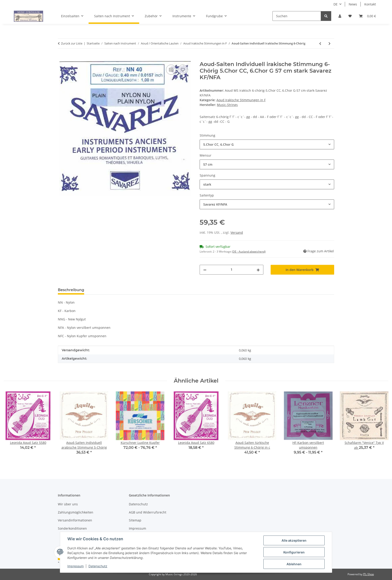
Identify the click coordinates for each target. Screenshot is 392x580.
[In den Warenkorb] (61, 58)
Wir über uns (68, 504)
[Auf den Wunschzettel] (183, 70)
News (353, 4)
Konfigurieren (294, 552)
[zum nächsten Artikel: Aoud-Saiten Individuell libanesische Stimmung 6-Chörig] (329, 43)
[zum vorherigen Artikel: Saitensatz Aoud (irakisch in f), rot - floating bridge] (320, 43)
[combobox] (267, 144)
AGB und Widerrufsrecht (147, 512)
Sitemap (135, 520)
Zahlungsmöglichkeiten (75, 512)
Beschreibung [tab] (71, 290)
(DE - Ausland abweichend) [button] (249, 251)
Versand (236, 232)
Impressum (75, 566)
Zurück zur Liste (71, 43)
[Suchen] (326, 16)
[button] (340, 16)
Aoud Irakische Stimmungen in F (241, 100)
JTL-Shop (368, 574)
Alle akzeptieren (294, 540)
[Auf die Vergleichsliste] (171, 70)
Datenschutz (97, 566)
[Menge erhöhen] (258, 269)
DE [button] (335, 4)
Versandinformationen (75, 520)
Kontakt (370, 4)
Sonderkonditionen (72, 528)
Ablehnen (294, 564)
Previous (11, 426)
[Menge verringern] (205, 269)
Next (381, 426)
